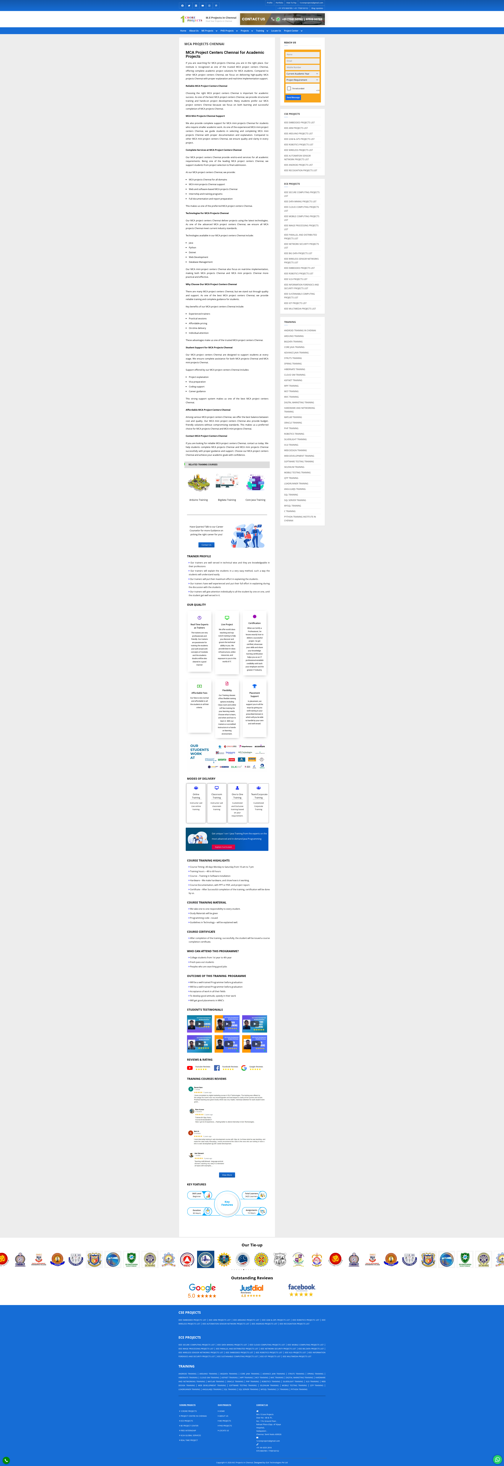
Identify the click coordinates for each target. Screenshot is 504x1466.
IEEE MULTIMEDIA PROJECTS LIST (300, 308)
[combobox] (302, 73)
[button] (181, 1259)
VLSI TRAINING (291, 444)
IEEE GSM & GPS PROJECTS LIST (299, 139)
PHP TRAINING (291, 428)
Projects (245, 30)
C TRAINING (290, 511)
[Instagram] (209, 5)
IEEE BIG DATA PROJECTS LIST (298, 253)
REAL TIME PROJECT (189, 1440)
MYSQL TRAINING (292, 505)
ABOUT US (223, 1416)
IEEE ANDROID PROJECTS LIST (298, 164)
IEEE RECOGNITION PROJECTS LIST (300, 170)
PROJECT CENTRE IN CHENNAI (193, 1416)
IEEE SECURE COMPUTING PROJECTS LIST (196, 1344)
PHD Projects (227, 30)
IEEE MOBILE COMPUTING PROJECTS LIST (305, 1344)
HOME (222, 1411)
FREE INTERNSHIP (188, 1430)
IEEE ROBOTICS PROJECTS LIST (298, 144)
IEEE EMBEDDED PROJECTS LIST (299, 122)
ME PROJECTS (225, 1421)
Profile (269, 2)
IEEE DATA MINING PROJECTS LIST (300, 201)
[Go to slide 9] (250, 1269)
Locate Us (276, 30)
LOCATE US (224, 1430)
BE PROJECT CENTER (189, 1425)
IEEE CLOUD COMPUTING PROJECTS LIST (267, 1344)
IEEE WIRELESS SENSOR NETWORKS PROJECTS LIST (200, 1352)
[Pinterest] (216, 5)
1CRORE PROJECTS (188, 1411)
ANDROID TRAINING (187, 1373)
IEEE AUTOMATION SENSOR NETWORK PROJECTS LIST (225, 1323)
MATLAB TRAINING (293, 417)
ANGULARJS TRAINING (295, 489)
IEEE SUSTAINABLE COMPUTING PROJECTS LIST (237, 1356)
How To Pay (291, 2)
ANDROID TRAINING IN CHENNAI (300, 330)
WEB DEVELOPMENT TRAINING (299, 455)
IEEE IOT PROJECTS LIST (295, 303)
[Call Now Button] (6, 1460)
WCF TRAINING (291, 391)
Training (260, 30)
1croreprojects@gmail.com (311, 2)
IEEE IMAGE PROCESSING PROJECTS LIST (196, 1348)
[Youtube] (202, 5)
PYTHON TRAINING (299, 1389)
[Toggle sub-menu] (217, 30)
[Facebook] (182, 5)
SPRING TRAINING (293, 363)
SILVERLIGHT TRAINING (295, 439)
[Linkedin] (196, 5)
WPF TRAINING (291, 385)
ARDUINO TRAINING (294, 336)
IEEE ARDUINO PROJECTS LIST (298, 133)
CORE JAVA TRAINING (294, 347)
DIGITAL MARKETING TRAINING (299, 402)
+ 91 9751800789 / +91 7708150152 (293, 8)
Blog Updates (317, 8)
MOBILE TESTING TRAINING (297, 472)
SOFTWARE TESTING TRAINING (299, 461)
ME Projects (207, 30)
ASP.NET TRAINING (293, 380)
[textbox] (300, 73)
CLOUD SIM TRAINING (294, 374)
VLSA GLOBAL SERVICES (190, 1435)
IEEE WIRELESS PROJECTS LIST (298, 150)
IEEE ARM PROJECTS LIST (296, 128)
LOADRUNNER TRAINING (296, 483)
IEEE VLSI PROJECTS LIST (295, 279)
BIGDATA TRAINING (293, 341)
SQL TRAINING (291, 494)
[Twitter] (189, 5)
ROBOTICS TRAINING (294, 433)
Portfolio (279, 2)
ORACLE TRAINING (293, 422)
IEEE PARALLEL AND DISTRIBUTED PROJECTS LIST (237, 1348)
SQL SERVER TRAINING (295, 500)
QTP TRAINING (291, 478)
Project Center (291, 30)
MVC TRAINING (291, 396)
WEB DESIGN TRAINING (295, 450)
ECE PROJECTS (186, 1421)
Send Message (293, 97)
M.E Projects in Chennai (221, 17)
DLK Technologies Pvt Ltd (277, 1462)
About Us (194, 30)
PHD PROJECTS (225, 1425)
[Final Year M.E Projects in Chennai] (282, 19)
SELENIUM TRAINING (294, 467)
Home (183, 30)
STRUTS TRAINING (293, 358)
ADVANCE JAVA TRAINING (296, 352)
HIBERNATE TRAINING (294, 369)
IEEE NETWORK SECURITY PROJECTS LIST (278, 1348)
